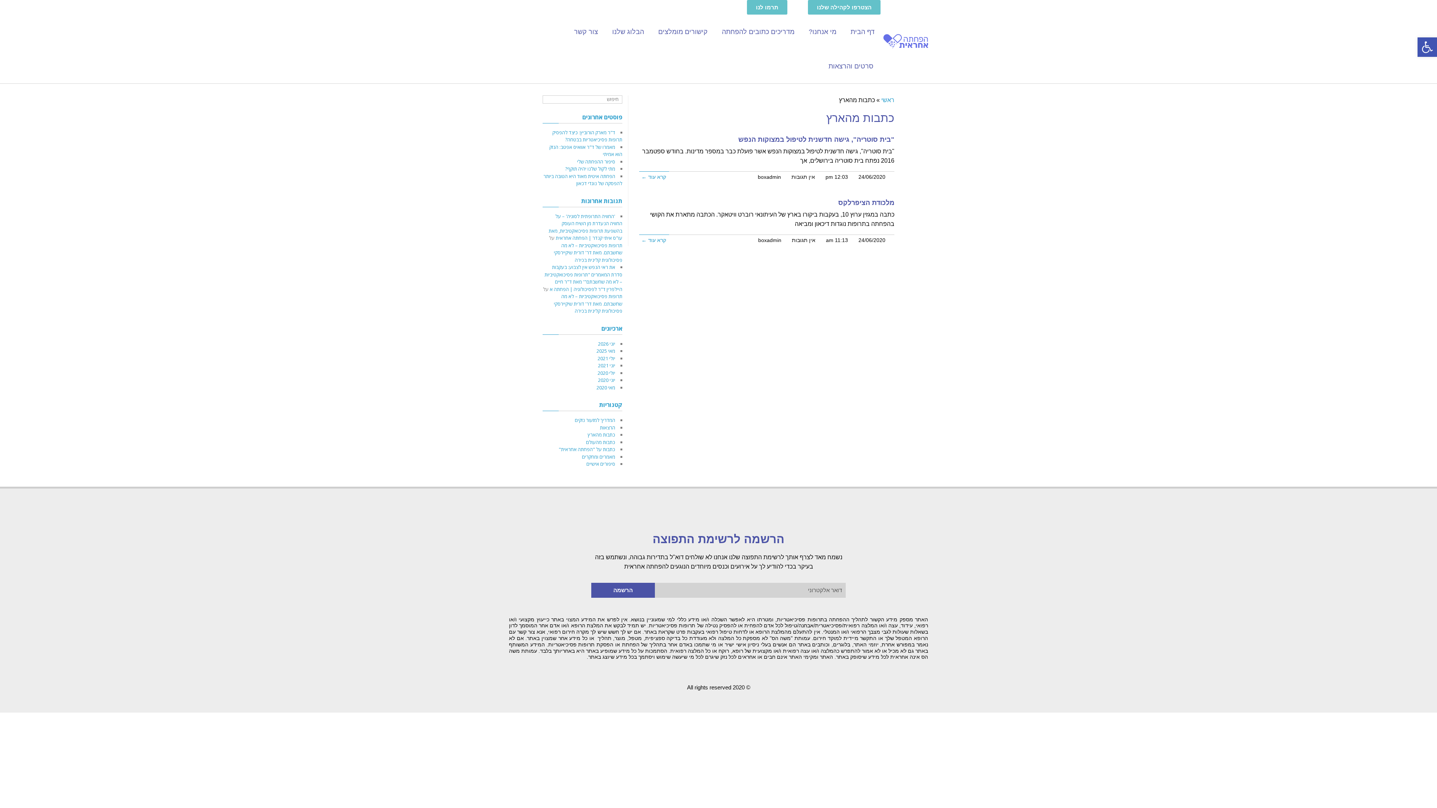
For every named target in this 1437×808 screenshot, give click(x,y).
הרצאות (607, 427)
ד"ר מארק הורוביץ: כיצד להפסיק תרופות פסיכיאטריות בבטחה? (587, 136)
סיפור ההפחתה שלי (596, 161)
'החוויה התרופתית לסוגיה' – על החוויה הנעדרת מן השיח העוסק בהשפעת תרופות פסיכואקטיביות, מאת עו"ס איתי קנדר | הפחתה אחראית (585, 227)
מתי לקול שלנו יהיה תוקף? (590, 168)
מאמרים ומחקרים (598, 456)
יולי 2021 (606, 358)
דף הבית (863, 32)
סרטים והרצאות (851, 66)
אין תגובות (803, 177)
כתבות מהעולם (600, 442)
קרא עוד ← (653, 177)
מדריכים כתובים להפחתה (758, 32)
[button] (1427, 47)
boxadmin (769, 177)
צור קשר (586, 32)
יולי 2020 (606, 373)
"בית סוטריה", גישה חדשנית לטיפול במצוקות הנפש (816, 139)
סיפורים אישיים (600, 463)
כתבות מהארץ (601, 434)
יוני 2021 (606, 365)
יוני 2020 (606, 380)
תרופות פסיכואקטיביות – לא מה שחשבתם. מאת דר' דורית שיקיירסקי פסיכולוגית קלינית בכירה (588, 252)
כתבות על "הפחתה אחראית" (587, 449)
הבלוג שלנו (628, 32)
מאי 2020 (606, 387)
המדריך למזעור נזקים (595, 420)
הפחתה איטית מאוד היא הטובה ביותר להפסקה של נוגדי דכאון (582, 180)
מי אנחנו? (822, 32)
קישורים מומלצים (683, 32)
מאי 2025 (606, 351)
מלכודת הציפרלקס (866, 202)
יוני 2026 (606, 343)
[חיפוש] (549, 99)
